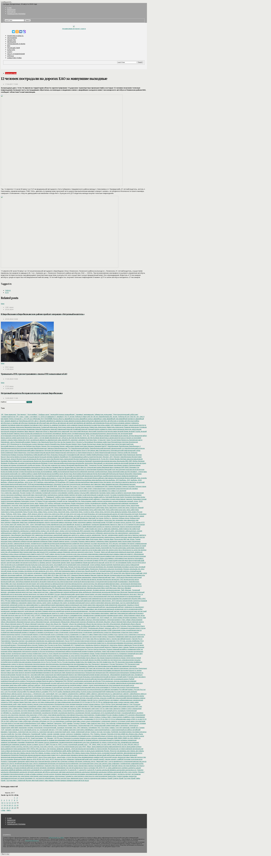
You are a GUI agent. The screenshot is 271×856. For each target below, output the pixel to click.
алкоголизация (118, 429)
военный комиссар (119, 471)
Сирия (21, 702)
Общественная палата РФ (14, 624)
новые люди (140, 615)
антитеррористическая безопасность (15, 436)
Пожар (97, 653)
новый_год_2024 (83, 617)
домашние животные (19, 522)
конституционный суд (38, 558)
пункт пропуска (14, 679)
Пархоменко (5, 641)
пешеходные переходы (84, 647)
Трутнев (17, 734)
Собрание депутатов (54, 708)
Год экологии (121, 491)
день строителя (71, 512)
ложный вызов (135, 571)
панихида (26, 639)
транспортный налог (62, 732)
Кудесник (8, 565)
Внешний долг (109, 469)
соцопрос (139, 713)
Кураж (103, 565)
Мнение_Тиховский (132, 590)
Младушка (75, 590)
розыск (122, 687)
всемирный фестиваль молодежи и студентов (46, 478)
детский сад (78, 516)
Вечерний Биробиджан (75, 465)
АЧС (68, 440)
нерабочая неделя (62, 611)
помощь (64, 658)
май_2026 (143, 573)
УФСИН (130, 744)
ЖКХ (8, 46)
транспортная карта (46, 732)
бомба (88, 455)
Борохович (118, 455)
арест (31, 438)
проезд (21, 672)
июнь (16, 548)
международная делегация (70, 581)
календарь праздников (135, 548)
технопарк (68, 727)
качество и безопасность (123, 550)
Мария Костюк (64, 577)
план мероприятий (62, 649)
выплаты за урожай (136, 482)
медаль (78, 579)
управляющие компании (10, 744)
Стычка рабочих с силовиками (81, 719)
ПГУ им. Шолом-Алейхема (129, 641)
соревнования (45, 711)
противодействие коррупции (41, 675)
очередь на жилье (30, 636)
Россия (136, 689)
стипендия (83, 717)
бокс (48, 455)
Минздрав (35, 586)
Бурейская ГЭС (65, 457)
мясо (50, 601)
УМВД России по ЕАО (24, 740)
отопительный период (29, 634)
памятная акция (130, 636)
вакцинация (138, 459)
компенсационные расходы (83, 556)
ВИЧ (123, 467)
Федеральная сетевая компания (119, 749)
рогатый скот (67, 687)
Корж (102, 558)
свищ (17, 698)
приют (3, 670)
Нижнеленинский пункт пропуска (77, 613)
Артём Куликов (93, 438)
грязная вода (6, 499)
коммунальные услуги (53, 556)
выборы (54, 480)
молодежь (18, 594)
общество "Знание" (61, 624)
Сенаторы (59, 700)
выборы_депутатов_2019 (27, 482)
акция (131, 425)
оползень (9, 630)
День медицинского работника (92, 507)
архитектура (119, 438)
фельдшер (90, 751)
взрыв (105, 465)
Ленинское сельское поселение (110, 569)
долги (46, 520)
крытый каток (92, 562)
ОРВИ (78, 630)
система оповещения (45, 702)
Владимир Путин (41, 469)
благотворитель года (21, 452)
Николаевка (95, 613)
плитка (95, 649)
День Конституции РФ (45, 507)
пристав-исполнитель (97, 668)
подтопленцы (74, 653)
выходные (38, 486)
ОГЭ (48, 626)
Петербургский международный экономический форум (22, 647)
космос (81, 560)
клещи (16, 554)
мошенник (27, 596)
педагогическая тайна (43, 643)
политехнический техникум (11, 658)
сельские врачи (66, 698)
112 (38, 416)
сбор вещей (106, 696)
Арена (3, 438)
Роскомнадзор (47, 689)
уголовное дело (50, 736)
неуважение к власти (31, 613)
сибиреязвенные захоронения (131, 700)
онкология (61, 628)
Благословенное (7, 452)
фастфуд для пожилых (47, 749)
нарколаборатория (47, 605)
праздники (129, 662)
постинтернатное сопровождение (120, 660)
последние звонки (72, 660)
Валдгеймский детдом (17, 461)
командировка (92, 554)
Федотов (49, 751)
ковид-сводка (54, 554)
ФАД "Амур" (86, 746)
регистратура (70, 683)
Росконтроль (58, 689)
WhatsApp (37, 419)
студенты (45, 719)
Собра (43, 708)
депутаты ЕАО (57, 514)
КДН (47, 552)
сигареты (4, 702)
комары (116, 554)
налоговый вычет (132, 603)
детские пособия (33, 516)
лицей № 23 (94, 571)
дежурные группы (83, 503)
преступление (51, 666)
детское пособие (103, 516)
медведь (92, 579)
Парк (88, 639)
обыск (132, 624)
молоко (25, 594)
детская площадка (124, 514)
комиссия (123, 554)
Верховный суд (99, 463)
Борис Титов (109, 455)
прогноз (67, 670)
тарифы (69, 723)
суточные (121, 721)
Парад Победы (62, 639)
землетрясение (121, 537)
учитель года (27, 746)
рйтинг (59, 687)
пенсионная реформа (114, 643)
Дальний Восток (73, 501)
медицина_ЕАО (117, 579)
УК (26, 738)
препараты (41, 666)
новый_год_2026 (110, 617)
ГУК (57, 499)
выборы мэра (90, 480)
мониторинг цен (91, 594)
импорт (93, 541)
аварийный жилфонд (127, 419)
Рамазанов (58, 681)
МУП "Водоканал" (42, 598)
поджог (8, 653)
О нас (9, 8)
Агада (107, 423)
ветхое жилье (60, 465)
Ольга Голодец (121, 626)
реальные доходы (112, 681)
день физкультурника (118, 512)
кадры (87, 548)
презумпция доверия (22, 666)
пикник (126, 647)
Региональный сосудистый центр (51, 683)
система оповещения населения (66, 702)
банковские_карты (8, 442)
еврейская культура (58, 524)
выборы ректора (102, 480)
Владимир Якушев (73, 469)
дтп (2, 524)
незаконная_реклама (9, 611)
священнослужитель (32, 698)
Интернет (131, 543)
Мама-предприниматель (135, 575)
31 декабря (58, 416)
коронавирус (109, 558)
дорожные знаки (70, 522)
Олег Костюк (101, 626)
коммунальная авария (18, 556)
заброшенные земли (9, 533)
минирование (76, 586)
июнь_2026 (23, 548)
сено (65, 700)
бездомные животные (102, 442)
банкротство (36, 442)
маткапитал (53, 579)
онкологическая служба (48, 628)
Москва (117, 594)
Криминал (79, 562)
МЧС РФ (4, 601)
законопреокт (123, 533)
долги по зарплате (56, 520)
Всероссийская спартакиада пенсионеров (108, 478)
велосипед (89, 463)
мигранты (48, 584)
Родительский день (87, 687)
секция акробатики (52, 698)
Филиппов (15, 755)
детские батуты (7, 516)
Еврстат (120, 524)
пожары (40, 656)
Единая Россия (133, 524)
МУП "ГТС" (53, 598)
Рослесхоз (68, 689)
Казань (98, 548)
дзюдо (130, 516)
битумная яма (56, 450)
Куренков (116, 565)
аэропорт (74, 440)
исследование (133, 546)
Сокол (129, 708)
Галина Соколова (128, 486)
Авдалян (42, 421)
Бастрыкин (67, 442)
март (109, 577)
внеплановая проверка (95, 469)
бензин (68, 444)
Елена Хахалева (67, 526)
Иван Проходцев (116, 539)
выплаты (125, 482)
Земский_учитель (7, 539)
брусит (3, 457)
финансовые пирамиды (87, 755)
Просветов (19, 675)
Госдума (113, 495)
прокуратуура (114, 672)
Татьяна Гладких (79, 723)
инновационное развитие (69, 543)
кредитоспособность (31, 562)
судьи (82, 721)
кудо (14, 565)
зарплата (142, 535)
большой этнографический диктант (72, 455)
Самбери (82, 694)
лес (139, 569)
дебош (50, 503)
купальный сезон (74, 565)
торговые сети (17, 730)
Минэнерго (21, 590)
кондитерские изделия (137, 556)
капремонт (64, 550)
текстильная (110, 723)
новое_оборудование (126, 615)
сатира (91, 696)
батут (73, 442)
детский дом (56, 516)
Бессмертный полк (126, 444)
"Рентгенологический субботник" (125, 414)
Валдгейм (4, 461)
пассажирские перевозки (34, 641)
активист (125, 425)
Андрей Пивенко (13, 433)
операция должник (127, 628)
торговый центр (29, 730)
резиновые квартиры (9, 685)
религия (73, 685)
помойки (57, 658)
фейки (68, 751)
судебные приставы (72, 721)
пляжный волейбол (119, 649)
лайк (52, 567)
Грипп (121, 497)
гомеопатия (93, 493)
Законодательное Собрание (92, 533)
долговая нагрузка (70, 520)
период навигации (124, 645)
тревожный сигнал (82, 732)
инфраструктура (30, 546)
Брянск (17, 457)
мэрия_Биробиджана (40, 601)
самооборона (134, 694)
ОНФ (80, 628)
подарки (90, 651)
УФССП (136, 744)
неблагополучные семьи (33, 609)
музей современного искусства (84, 596)
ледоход (22, 569)
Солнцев (4, 711)
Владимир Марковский (9, 469)
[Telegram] (13, 31)
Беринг (74, 444)
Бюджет (99, 457)
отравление (74, 634)
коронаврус (139, 558)
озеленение (65, 626)
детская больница (88, 514)
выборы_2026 (136, 480)
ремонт (79, 685)
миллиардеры (135, 584)
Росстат (142, 689)
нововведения (112, 615)
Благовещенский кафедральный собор (125, 450)
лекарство (59, 569)
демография (34, 505)
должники (119, 520)
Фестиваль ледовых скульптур (47, 753)
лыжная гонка (60, 573)
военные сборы (106, 471)
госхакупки (38, 497)
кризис (63, 562)
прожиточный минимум (33, 672)
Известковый (53, 541)
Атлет (27, 440)
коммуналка (5, 556)
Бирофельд (39, 450)
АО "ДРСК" (91, 436)
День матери (74, 507)
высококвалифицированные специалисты (47, 484)
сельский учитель (92, 698)
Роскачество (37, 689)
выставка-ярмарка (105, 484)
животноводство (125, 529)
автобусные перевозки (27, 423)
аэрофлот (82, 440)
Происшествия (13, 48)
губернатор (19, 499)
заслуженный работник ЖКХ (19, 537)
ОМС (20, 628)
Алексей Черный (87, 429)
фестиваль (131, 751)
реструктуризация (113, 685)
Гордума (101, 493)
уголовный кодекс (84, 736)
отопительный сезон (46, 634)
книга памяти (31, 554)
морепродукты (108, 594)
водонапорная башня (66, 471)
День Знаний (30, 507)
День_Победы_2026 (9, 514)
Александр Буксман (8, 427)
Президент (95, 664)
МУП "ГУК (61, 598)
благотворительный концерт (105, 452)
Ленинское (93, 569)
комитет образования (135, 554)
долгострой (91, 520)
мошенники (36, 596)
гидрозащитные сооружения (104, 488)
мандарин (32, 577)
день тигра (94, 512)
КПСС (105, 560)
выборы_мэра (42, 482)
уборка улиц (133, 734)
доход (122, 522)
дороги (47, 522)
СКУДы (108, 704)
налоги (93, 603)
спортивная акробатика (56, 715)
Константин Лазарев (21, 558)
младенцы (67, 590)
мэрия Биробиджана (23, 601)
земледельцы (109, 537)
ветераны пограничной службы (20, 465)
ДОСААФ (109, 522)
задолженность (37, 533)
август (36, 421)
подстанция (53, 653)
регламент (79, 683)
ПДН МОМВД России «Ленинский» (14, 643)
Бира (85, 446)
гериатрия (69, 488)
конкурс (4, 558)
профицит (139, 675)
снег (140, 706)
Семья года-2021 (48, 700)
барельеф (45, 442)
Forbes (11, 419)
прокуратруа (80, 672)
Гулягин (62, 499)
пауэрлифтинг (110, 641)
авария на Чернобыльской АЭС (22, 421)
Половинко (50, 658)
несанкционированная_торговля (82, 611)
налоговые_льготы (118, 603)
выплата (119, 482)
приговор (132, 666)
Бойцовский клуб (39, 455)
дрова (138, 522)
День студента (84, 512)
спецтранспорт (31, 715)
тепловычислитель (49, 725)
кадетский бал (58, 548)
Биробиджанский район (25, 450)
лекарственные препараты (44, 569)
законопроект (134, 533)
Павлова (71, 636)
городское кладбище (13, 495)
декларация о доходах (9, 505)
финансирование (34, 755)
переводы (89, 645)
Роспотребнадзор (79, 689)
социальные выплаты (66, 713)
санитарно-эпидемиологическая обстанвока (42, 696)
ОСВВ (109, 630)
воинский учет (15, 474)
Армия (46, 438)
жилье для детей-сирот (50, 531)
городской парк (28, 495)
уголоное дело (111, 736)
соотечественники (27, 711)
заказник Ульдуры (69, 533)
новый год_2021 (29, 617)
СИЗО (10, 702)
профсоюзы (5, 677)
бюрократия (93, 459)
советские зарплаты (112, 708)
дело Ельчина (23, 505)
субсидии (35, 721)
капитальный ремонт (51, 550)
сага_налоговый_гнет (50, 694)
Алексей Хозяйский (73, 429)
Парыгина (14, 641)
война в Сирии (32, 474)
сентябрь (70, 700)
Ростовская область (34, 691)
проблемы (47, 670)
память (19, 639)
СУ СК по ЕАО (103, 719)
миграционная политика (61, 584)
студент (38, 719)
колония (83, 554)
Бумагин (56, 457)
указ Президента (66, 738)
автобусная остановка (115, 421)
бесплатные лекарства (95, 444)
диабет (136, 516)
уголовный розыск (98, 736)
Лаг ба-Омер (31, 567)
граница (68, 497)
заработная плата (125, 535)
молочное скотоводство (37, 594)
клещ (11, 554)
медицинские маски (131, 579)
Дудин (6, 524)
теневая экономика (15, 725)
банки (118, 440)
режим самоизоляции (118, 683)
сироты (34, 702)
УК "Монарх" (49, 738)
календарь (122, 548)
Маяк (68, 579)
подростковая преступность (38, 653)
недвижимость (49, 609)
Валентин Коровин (59, 461)
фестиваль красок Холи (26, 753)
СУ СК (95, 719)
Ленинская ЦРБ (69, 569)
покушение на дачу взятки (69, 656)
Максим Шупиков (110, 575)
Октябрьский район (88, 626)
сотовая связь (56, 711)
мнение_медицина (106, 590)
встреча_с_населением (28, 480)
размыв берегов (41, 681)
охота (3, 636)
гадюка (88, 486)
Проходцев (14, 677)
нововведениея (100, 615)
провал (54, 670)
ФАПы (32, 749)
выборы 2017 (63, 480)
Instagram (18, 419)
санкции (76, 696)
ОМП (16, 628)
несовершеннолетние (128, 611)
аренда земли (11, 438)
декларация (133, 503)
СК (80, 702)
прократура (70, 672)
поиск (45, 656)
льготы (107, 573)
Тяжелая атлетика (113, 734)
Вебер (135, 461)
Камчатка (16, 550)
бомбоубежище (97, 455)
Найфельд (14, 603)
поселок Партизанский (28, 660)
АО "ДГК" (83, 436)
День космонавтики (61, 507)
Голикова (38, 493)
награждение (127, 601)
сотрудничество (68, 711)
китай (107, 552)
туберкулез (25, 734)
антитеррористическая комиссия (42, 436)
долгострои (82, 520)
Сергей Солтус (92, 700)
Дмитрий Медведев (80, 518)
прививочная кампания (120, 666)
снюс (10, 708)
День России (27, 512)
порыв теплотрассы (128, 658)
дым (11, 524)
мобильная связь (76, 592)
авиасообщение (87, 421)
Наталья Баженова (64, 607)
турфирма (77, 734)
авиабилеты (51, 421)
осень (123, 630)
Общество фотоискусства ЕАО (97, 624)
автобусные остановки (9, 423)
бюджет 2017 (108, 457)
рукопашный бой (98, 691)
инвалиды (100, 541)
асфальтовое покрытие (16, 440)
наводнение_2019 (108, 601)
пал (90, 636)
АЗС (112, 425)
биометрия (78, 446)
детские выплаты (20, 516)
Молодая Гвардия (127, 592)
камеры (9, 550)
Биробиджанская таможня (43, 448)
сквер (131, 702)
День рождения (16, 512)
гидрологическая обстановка (126, 488)
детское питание (90, 516)
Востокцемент (37, 476)
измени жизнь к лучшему (68, 541)
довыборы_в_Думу (8, 520)
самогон (94, 694)
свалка (141, 696)
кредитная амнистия (14, 562)
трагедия (72, 730)
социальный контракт (112, 713)
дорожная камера (57, 522)
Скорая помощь (94, 704)
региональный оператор (28, 683)
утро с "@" (87, 744)
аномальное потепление (42, 433)
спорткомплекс (89, 715)
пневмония (131, 649)
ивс (128, 539)
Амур (26, 431)
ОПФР (73, 630)
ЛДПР (56, 567)
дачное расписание (104, 501)
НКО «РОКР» (35, 615)
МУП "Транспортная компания (87, 598)
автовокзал (61, 423)
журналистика (88, 531)
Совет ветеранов (69, 708)
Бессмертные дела (111, 444)
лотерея (15, 573)
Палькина (111, 636)
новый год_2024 (55, 617)
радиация (119, 679)
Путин (28, 679)
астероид (128, 438)
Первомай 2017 (68, 645)
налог (44, 603)
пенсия (34, 645)
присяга (116, 668)
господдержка (135, 495)
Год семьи (111, 491)
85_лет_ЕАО (138, 416)
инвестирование (110, 541)
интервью (123, 543)
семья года (9, 700)
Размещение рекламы (16, 14)
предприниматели (66, 664)
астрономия (136, 438)
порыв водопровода (112, 658)
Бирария (97, 446)
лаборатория (20, 567)
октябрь (77, 626)
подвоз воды (120, 651)
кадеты (67, 548)
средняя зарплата (8, 717)
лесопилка (28, 571)
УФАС (94, 744)
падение (85, 636)
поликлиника (118, 656)
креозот (48, 562)
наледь (39, 603)
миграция (101, 584)
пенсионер (62, 643)
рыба (128, 691)
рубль (77, 691)
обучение (99, 622)
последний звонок (86, 660)
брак (125, 455)
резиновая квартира (135, 683)
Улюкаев (109, 738)
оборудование (136, 620)
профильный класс (127, 675)
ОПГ (118, 628)
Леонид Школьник (130, 569)
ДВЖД (3, 503)
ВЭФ (51, 486)
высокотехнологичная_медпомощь (77, 484)
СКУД (102, 704)
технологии (38, 727)
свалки (3, 698)
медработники (45, 581)
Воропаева (137, 474)
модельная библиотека (111, 592)
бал (87, 440)
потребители (6, 662)
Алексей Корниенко (42, 429)
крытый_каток (103, 562)
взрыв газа (112, 465)
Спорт (9, 52)
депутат (40, 514)
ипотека (40, 546)
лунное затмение (34, 573)
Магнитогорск (130, 573)
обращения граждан (78, 622)
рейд (19, 685)
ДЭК (14, 524)
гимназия (25, 491)
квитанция (40, 552)
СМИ (91, 706)
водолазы (37, 471)
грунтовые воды (138, 497)
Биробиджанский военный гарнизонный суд (107, 448)
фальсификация (97, 746)
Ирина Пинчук (49, 546)
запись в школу (85, 535)
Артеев (71, 438)
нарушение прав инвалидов (106, 605)
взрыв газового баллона (126, 465)
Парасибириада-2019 (77, 639)
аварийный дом (112, 419)
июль (12, 548)
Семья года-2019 (21, 700)
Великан (141, 461)
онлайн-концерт (71, 628)
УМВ (115, 738)
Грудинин (128, 497)
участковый (5, 746)
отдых (56, 632)
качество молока (139, 550)
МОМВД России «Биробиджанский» (61, 594)
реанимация (124, 681)
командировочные (105, 554)
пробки (40, 670)
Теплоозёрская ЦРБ (85, 725)
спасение (22, 715)
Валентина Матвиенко (76, 461)
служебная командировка (17, 706)
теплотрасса (133, 725)
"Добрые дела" (43, 414)
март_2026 (115, 577)
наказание (22, 603)
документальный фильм (30, 520)
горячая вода (52, 495)
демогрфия (43, 505)
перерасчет (104, 645)
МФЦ (139, 598)
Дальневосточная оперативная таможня (116, 499)
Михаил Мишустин (43, 590)
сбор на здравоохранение (121, 696)
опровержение (49, 630)
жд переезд (106, 526)
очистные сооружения (46, 636)
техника (30, 727)
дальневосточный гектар (57, 501)
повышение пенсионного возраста (25, 651)
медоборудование (23, 581)
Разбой (131, 679)
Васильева (120, 461)
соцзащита (88, 711)
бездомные (88, 442)
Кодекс (63, 554)
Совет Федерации (83, 708)
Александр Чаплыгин (9, 429)
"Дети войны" (31, 414)
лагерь (39, 567)
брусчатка (10, 457)
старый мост (35, 717)
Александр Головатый (40, 427)
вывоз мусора (75, 482)
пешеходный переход (102, 647)
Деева (73, 503)
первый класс (79, 645)
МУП (33, 598)
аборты (61, 419)
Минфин (127, 588)
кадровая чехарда (77, 548)
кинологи (81, 552)
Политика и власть (15, 36)
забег (112, 531)
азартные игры (99, 425)
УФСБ (114, 744)
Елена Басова (44, 526)
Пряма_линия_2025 (26, 677)
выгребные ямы (87, 482)
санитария (20, 696)
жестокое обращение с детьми (54, 529)
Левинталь (63, 567)
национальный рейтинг (96, 607)
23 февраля (49, 416)
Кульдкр (27, 565)
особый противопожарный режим (14, 632)
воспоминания (25, 476)
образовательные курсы (25, 622)
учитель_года (52, 746)
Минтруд (120, 588)
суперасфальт (95, 721)
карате (78, 550)
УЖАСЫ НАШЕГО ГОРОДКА (11, 738)
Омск (24, 628)
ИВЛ (125, 539)
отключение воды (75, 632)
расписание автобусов (92, 681)
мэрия (12, 601)
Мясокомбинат (58, 601)
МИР (28, 590)
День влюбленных (72, 505)
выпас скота (111, 482)
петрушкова (56, 647)
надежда (136, 601)
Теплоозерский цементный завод (106, 725)
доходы (128, 522)
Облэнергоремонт (99, 620)
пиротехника (12, 649)
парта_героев (111, 639)
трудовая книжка (125, 732)
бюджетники (136, 457)
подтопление (63, 653)
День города (96, 505)
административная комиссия (12, 425)
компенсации (67, 556)
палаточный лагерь (99, 636)
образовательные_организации (47, 622)
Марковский (102, 577)
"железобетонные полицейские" (62, 414)
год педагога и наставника (97, 491)
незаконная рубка (135, 609)
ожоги (57, 626)
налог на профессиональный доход (76, 603)
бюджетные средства (44, 459)
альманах (20, 431)
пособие (97, 660)
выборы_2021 (125, 480)
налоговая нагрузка (103, 603)
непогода (51, 611)
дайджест (97, 499)
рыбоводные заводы (9, 694)
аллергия (12, 431)
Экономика (12, 38)
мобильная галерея (61, 592)
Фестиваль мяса (65, 753)
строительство (22, 719)
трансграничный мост (102, 730)
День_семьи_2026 (24, 514)
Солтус (10, 711)
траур (72, 732)
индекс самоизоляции (16, 543)
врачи (111, 476)
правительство (81, 662)
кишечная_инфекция (134, 552)
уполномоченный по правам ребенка (84, 740)
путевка (23, 679)
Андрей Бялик (122, 431)
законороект (6, 535)
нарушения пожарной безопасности (15, 607)
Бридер (138, 455)
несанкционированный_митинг (107, 611)
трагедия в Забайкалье (85, 730)
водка (3, 471)
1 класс (21, 416)
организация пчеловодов (90, 630)
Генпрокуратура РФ (57, 488)
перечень (113, 645)
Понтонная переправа (76, 658)
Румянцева (109, 691)
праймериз (137, 662)
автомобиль (88, 423)
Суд (50, 721)
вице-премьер (115, 467)
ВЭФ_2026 (57, 486)
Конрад (10, 558)
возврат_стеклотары (139, 471)
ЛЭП (111, 573)
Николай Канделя (7, 615)
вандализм (105, 461)
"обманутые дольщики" (103, 414)
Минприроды (70, 588)
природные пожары (40, 668)
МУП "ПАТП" (70, 598)
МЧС (144, 598)
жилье (38, 531)
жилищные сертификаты (10, 531)
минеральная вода (23, 586)
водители (140, 469)
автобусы (53, 423)
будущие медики (46, 457)
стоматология (116, 717)
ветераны (4, 465)
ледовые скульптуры (130, 567)
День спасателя (59, 512)
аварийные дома (99, 419)
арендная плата (23, 438)
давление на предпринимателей (80, 499)
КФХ (13, 567)
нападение (5, 605)
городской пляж (40, 495)
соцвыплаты (79, 711)
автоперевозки (99, 423)
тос (37, 730)
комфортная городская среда (116, 556)
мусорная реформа (111, 598)
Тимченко (84, 727)
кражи (115, 560)
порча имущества (92, 658)
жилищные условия (27, 531)
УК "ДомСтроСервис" (35, 738)
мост (135, 594)
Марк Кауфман (76, 577)
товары (112, 727)
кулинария (20, 565)
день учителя (104, 512)
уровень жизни (25, 744)
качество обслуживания (10, 552)
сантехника (83, 696)
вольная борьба (118, 474)
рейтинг (30, 685)
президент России (107, 664)
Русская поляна (120, 691)
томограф (125, 727)
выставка (94, 484)
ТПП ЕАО (58, 730)
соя (8, 715)
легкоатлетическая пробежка (91, 567)
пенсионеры (82, 643)
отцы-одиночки (129, 634)
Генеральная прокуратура (26, 488)
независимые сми (90, 609)
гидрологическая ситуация (11, 491)
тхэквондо (85, 734)
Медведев (85, 579)
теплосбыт (124, 725)
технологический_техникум (53, 727)
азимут (108, 425)
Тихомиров (92, 727)
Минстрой (105, 588)
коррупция (34, 560)
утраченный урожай (75, 744)
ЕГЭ (125, 524)
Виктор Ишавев (52, 467)
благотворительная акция (40, 452)
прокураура (124, 672)
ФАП (28, 749)
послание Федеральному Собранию (51, 660)
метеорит (33, 584)
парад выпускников (37, 639)
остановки (39, 632)
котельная (88, 560)
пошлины (71, 662)
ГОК (32, 493)
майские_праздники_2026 (37, 575)
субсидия (42, 721)
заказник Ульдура (55, 533)
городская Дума (129, 493)
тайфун (43, 723)
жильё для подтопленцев (69, 531)
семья (3, 700)
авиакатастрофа (62, 421)
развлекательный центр (10, 681)
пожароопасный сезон (28, 656)
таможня (49, 723)
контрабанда (62, 558)
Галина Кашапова (114, 486)
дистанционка (28, 518)
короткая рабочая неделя (20, 560)
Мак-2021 (67, 575)
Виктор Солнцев (86, 467)
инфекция (12, 546)
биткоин (47, 450)
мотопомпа (18, 596)
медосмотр (34, 581)
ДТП (7, 292)
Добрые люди (123, 518)
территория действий (9, 727)
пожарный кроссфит (135, 653)
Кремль (42, 562)
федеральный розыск (37, 751)
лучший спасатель (48, 573)
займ (45, 533)
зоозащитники (79, 539)
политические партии (30, 658)
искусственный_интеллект (98, 546)
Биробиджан (123, 446)
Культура (11, 50)
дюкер (19, 524)
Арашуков (138, 436)
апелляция (99, 436)
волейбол (55, 474)
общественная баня (118, 622)
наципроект (139, 607)
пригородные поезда (9, 668)
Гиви (85, 488)
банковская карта (135, 440)
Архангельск (104, 438)
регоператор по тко (102, 683)
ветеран (142, 463)
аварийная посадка (71, 419)
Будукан (23, 457)
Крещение (56, 562)
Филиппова (23, 755)
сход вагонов (140, 721)
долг (42, 520)
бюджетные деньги (8, 459)
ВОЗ (129, 471)
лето (47, 571)
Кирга (103, 552)
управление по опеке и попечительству (105, 742)
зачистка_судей (36, 537)
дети (71, 514)
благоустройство (124, 452)
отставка (82, 634)
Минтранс (113, 588)
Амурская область (42, 431)
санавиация (5, 696)
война (23, 474)
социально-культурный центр (105, 711)
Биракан (90, 446)
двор (36, 503)
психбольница (63, 677)
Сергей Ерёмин (80, 700)
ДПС (134, 522)
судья (87, 721)
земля (129, 537)
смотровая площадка (126, 706)
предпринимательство (82, 664)
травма (65, 730)
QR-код (29, 419)
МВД (72, 579)
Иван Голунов (103, 539)
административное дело (61, 425)
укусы (88, 738)
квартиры (32, 552)
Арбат (144, 436)
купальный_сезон (87, 565)
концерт (96, 558)
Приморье (21, 668)
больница (54, 455)
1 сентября (32, 416)
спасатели (14, 715)
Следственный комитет (120, 704)
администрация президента (82, 425)
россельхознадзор (93, 689)
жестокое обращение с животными (80, 529)
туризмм (55, 734)
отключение (63, 632)
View (2, 304)
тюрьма (103, 734)
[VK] (20, 31)
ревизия (132, 681)
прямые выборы (51, 677)
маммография (13, 577)
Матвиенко (27, 579)
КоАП (47, 554)
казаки (92, 548)
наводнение (96, 601)
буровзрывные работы (80, 457)
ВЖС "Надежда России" (93, 465)
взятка (12, 467)
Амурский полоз (55, 431)
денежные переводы (56, 505)
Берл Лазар (81, 444)
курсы (122, 565)
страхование (140, 717)
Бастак (60, 442)
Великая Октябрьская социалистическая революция (21, 463)
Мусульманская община (128, 598)
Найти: (3, 402)
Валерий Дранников (93, 461)
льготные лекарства (96, 573)
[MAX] (24, 31)
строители (12, 719)
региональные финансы (10, 683)
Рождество (115, 687)
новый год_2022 (42, 617)
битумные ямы (93, 450)
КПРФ (100, 560)
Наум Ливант (81, 607)
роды (97, 687)
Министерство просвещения (123, 586)
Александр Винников (24, 427)
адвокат (127, 423)
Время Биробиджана (20, 478)
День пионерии (55, 510)
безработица (55, 444)
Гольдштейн (84, 493)
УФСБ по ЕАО (121, 744)
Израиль (81, 541)
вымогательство (99, 482)
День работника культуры (115, 510)
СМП (136, 706)
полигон (109, 656)
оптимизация (65, 630)
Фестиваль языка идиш (80, 753)
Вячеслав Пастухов (69, 486)
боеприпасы (28, 455)
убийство (124, 734)
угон (124, 736)
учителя (61, 746)
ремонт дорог (87, 685)
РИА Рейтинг (36, 687)
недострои (59, 609)
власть (83, 469)
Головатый (46, 493)
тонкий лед (134, 727)
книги (38, 554)
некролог (20, 611)
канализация (38, 550)
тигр (74, 727)
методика (40, 584)
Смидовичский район (109, 706)
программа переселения (93, 670)
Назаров (143, 601)
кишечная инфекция (118, 552)
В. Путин (102, 459)
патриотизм (79, 641)
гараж (143, 486)
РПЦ (50, 691)
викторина (97, 467)
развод (23, 681)
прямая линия (39, 677)
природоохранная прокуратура (60, 668)
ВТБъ (39, 480)
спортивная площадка (74, 715)
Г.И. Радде (81, 486)
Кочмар (95, 560)
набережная (69, 601)
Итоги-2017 (5, 548)
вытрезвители (20, 486)
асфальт (4, 440)
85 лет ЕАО (128, 416)
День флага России (134, 512)
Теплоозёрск (62, 725)
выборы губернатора (76, 480)
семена (142, 698)
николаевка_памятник (108, 613)
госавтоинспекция (89, 495)
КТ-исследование (120, 562)
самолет (125, 694)
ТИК (78, 727)
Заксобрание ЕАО (28, 535)
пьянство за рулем (52, 679)
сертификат (114, 700)
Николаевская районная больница (130, 613)
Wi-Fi (43, 419)
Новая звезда (46, 615)
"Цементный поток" (8, 416)
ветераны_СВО (39, 465)
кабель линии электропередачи (40, 548)
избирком (44, 541)
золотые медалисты (65, 539)
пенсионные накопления (132, 643)
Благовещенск (104, 450)
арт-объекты (63, 438)
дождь (18, 520)
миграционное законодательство (84, 584)
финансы (118, 755)
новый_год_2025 (97, 617)
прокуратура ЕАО (102, 672)
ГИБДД (8, 290)
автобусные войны (131, 421)
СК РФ (92, 702)
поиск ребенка (53, 656)
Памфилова (119, 636)
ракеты (51, 681)
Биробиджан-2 (135, 446)
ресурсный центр (127, 685)
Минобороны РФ (47, 588)
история (142, 546)
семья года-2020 (34, 700)
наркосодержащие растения (75, 605)
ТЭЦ (91, 734)
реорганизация (99, 685)
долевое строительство (105, 520)
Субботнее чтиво (14, 58)
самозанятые (117, 694)
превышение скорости (9, 664)
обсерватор (90, 622)
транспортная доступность (28, 732)
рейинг (24, 685)
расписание (78, 681)
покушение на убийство (89, 656)
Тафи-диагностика (93, 723)
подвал (112, 651)
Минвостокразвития (8, 586)
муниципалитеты (121, 596)
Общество (11, 40)
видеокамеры (25, 467)
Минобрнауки (59, 588)
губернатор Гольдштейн (33, 499)
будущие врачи (33, 457)
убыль (140, 734)
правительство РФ (109, 662)
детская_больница (139, 514)
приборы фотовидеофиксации (99, 666)
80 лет (90, 416)
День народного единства (114, 507)
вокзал (49, 474)
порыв (101, 658)
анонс (69, 433)
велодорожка (70, 463)
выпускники (5, 484)
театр (103, 723)
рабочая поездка (96, 679)
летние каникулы (38, 571)
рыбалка (133, 691)
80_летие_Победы (117, 416)
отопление (59, 634)
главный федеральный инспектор (53, 491)
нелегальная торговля (32, 611)
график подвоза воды (84, 497)
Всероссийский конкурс (10, 480)
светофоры (10, 698)
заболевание (119, 531)
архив (111, 438)
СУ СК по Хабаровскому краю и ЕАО (121, 719)
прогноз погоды (77, 670)
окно (72, 626)
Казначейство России (109, 548)
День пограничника (81, 510)
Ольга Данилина (133, 626)
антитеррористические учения (67, 436)
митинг (33, 590)
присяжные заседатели (129, 668)
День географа (85, 505)
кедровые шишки (56, 552)
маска (122, 577)
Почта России (50, 662)
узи (23, 738)
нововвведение (76, 615)
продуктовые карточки (9, 672)
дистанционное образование (45, 518)
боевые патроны (16, 455)
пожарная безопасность (109, 653)
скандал (126, 702)
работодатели (71, 679)
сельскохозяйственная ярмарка (127, 698)
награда (118, 601)
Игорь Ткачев (135, 539)
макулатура (121, 575)
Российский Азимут (125, 689)
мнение (83, 590)
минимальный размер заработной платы (55, 586)
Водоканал (28, 471)
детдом (66, 514)
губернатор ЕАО (49, 499)
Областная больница (35, 620)
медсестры (55, 581)
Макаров (74, 575)
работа (63, 679)
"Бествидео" (21, 414)
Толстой (118, 727)
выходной (30, 486)
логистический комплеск (120, 571)
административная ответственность (37, 425)
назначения (5, 603)
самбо (88, 694)
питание (51, 649)
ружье (89, 691)
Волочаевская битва (89, 474)
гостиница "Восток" (18, 497)
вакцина (129, 459)
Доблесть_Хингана (110, 518)
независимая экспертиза (73, 609)
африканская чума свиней (57, 440)
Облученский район (77, 620)
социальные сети (97, 713)
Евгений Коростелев (42, 524)
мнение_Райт (119, 590)
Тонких (141, 727)
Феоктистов (114, 751)
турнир (62, 734)
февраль (59, 749)
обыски (138, 624)
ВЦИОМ (48, 480)
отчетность (140, 634)
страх (132, 717)
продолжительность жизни (131, 670)
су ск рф (138, 719)
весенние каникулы (113, 463)
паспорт (21, 641)
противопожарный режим (84, 675)
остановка (31, 632)
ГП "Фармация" (49, 497)
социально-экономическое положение (26, 713)
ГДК (14, 488)
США (38, 723)
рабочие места (109, 679)
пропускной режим (8, 675)
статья (51, 717)
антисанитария (126, 433)
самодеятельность (104, 694)
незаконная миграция (105, 609)
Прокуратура (90, 672)
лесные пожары (17, 571)
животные (136, 529)
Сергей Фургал (104, 700)
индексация (54, 543)
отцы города (118, 634)
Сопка (37, 711)
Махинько (62, 579)
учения (12, 746)
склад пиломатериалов (73, 704)
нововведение (88, 615)
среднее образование (136, 715)
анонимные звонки (59, 433)
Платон (90, 649)
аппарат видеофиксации (113, 436)
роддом (76, 687)
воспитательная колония (10, 476)
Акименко (118, 425)
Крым (85, 562)
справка (114, 715)
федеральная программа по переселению (91, 749)
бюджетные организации (26, 459)
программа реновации (111, 670)
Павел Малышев (61, 636)
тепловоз (26, 725)
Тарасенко (57, 723)
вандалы (112, 461)
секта (42, 698)
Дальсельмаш (85, 501)
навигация (87, 601)
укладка (76, 738)
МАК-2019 (51, 575)
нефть (62, 613)
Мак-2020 (59, 575)
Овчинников (5, 626)
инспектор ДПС (106, 543)
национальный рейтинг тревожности (119, 607)
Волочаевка (77, 474)
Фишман (125, 755)
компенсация (99, 556)
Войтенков (42, 474)
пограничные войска (63, 651)
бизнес (38, 446)
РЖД (29, 687)
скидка (23, 704)
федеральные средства (19, 751)
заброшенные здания (133, 531)
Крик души (70, 562)
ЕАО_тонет (29, 524)
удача (141, 736)
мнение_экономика (8, 592)
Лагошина (46, 567)
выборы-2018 (53, 482)
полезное (102, 656)
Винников (105, 467)
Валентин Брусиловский (43, 461)
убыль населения (7, 736)
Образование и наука (16, 44)
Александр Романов (122, 427)
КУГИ (139, 562)
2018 (42, 416)
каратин (84, 550)
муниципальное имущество (20, 598)
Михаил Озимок (56, 590)
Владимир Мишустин (26, 469)
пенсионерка (72, 643)
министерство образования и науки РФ (97, 586)
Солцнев (16, 711)
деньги (34, 514)
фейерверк (57, 751)
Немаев (44, 611)
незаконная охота (121, 609)
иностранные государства (89, 543)
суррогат (113, 721)
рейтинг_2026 (39, 685)
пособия (104, 660)
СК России (86, 702)
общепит (107, 622)
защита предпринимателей (79, 537)
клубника (22, 554)
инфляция (20, 546)
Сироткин (27, 702)
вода (134, 469)
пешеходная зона (68, 647)
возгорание (5, 474)
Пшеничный (40, 679)
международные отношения (92, 581)
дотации (116, 522)
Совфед (123, 708)
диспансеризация (16, 518)
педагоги (31, 643)
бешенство (21, 446)
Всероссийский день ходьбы (135, 478)
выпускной (14, 484)
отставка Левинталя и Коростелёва (99, 634)
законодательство (110, 533)
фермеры (123, 751)
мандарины (41, 577)
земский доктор (138, 537)
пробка (34, 670)
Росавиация (5, 689)
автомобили (78, 423)
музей (69, 596)
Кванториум (24, 552)
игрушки (4, 541)
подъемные (84, 653)
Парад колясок (50, 639)
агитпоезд (113, 423)
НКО (28, 615)
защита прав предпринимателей (55, 537)
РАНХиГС (70, 681)
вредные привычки (121, 476)
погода (42, 651)
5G (65, 416)
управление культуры (81, 742)
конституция (52, 558)
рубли (72, 691)
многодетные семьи (30, 592)
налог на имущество (54, 603)
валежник (30, 461)
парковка (102, 639)
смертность (46, 706)
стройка (31, 719)
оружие (103, 630)
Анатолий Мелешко (80, 431)
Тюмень (96, 734)
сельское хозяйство (107, 698)
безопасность (15, 444)
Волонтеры (67, 474)
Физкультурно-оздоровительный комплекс (106, 753)
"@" (2, 414)
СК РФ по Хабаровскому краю (106, 702)
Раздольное (30, 681)
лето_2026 (53, 571)
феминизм (99, 751)
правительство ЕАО (94, 662)
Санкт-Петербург (66, 696)
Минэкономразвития (9, 590)
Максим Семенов (96, 575)
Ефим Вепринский (89, 526)
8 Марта (84, 416)
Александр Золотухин (57, 427)
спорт (45, 715)
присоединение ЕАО (81, 668)
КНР (43, 554)
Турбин (43, 734)
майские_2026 (21, 575)
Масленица (129, 577)
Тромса (93, 732)
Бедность (80, 442)
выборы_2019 (114, 480)
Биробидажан (112, 446)
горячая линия (62, 495)
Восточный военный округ (53, 476)
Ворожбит (129, 474)
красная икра (123, 560)
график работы (99, 497)
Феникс (106, 751)
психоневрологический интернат (103, 677)
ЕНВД (79, 526)
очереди (19, 636)
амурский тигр (67, 431)
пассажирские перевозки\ (54, 641)
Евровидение (104, 524)
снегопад (4, 708)
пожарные (123, 653)
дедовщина (65, 503)
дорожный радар (99, 522)
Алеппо (97, 429)
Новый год (18, 617)
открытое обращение (111, 632)
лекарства (30, 569)
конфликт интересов (84, 558)
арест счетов (39, 438)
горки (107, 493)
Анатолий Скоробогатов (97, 431)
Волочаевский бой (104, 474)
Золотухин (53, 539)
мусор (101, 598)
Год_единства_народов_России (13, 493)
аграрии (121, 423)
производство (48, 672)
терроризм (22, 727)
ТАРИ (64, 723)
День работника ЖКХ (97, 510)
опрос (57, 630)
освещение (116, 630)
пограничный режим (79, 651)
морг (100, 594)
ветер (136, 463)
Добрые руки (134, 518)
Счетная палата (7, 723)
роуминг (45, 691)
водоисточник (18, 471)
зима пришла (19, 539)
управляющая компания (129, 742)
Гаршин (9, 488)
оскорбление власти (134, 630)
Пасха (66, 641)
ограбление (23, 626)
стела (56, 717)
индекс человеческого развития (37, 543)
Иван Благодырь (91, 539)
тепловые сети (36, 725)
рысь (29, 694)
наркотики (91, 605)
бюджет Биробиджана (122, 457)
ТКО (98, 727)
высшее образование (120, 484)
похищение (36, 662)
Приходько (142, 668)
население (38, 607)
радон (125, 679)
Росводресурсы (16, 689)
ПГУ (117, 641)
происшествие (59, 672)
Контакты (11, 12)
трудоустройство (7, 734)
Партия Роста (136, 639)
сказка (120, 702)
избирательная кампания (30, 541)
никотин (17, 615)
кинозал (74, 552)
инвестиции (122, 541)
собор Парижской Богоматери (29, 708)
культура (41, 565)
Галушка (138, 486)
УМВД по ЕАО (127, 738)
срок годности (20, 717)
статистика (44, 717)
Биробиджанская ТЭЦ (62, 448)
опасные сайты (110, 628)
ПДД (141, 641)
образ (3, 622)
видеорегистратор (38, 467)
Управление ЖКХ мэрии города (37, 742)
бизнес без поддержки (50, 446)
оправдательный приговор (32, 630)
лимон (72, 571)
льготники (84, 573)
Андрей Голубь (134, 431)
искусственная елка (80, 546)
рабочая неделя (83, 679)
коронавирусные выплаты (124, 558)
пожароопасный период (10, 656)
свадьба (135, 696)
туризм (49, 734)
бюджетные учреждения (63, 459)
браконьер (131, 455)
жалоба (99, 526)
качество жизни (107, 550)
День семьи (37, 512)
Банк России (111, 440)
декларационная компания (118, 503)
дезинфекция (95, 503)
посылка (137, 660)
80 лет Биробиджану (101, 416)
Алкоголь (127, 429)
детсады (77, 514)
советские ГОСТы (98, 708)
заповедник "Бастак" (99, 535)
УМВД (119, 738)
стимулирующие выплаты (69, 717)
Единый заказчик (14, 526)
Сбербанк (98, 696)
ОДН (52, 626)
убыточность (19, 736)
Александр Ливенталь (106, 427)
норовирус (133, 617)
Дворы (41, 503)
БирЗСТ (104, 446)
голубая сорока (73, 493)
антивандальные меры (81, 433)
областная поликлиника (53, 620)
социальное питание (49, 713)
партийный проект (124, 639)
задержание (26, 533)
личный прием (105, 571)
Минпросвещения (93, 588)
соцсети (4, 715)
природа (29, 668)
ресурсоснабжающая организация (14, 687)
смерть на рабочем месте (79, 706)
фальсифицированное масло (115, 746)
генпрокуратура (43, 488)
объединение (114, 624)
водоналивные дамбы (49, 471)
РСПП (55, 691)
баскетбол (53, 442)
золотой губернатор (41, 539)
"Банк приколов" (10, 414)
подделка (129, 651)
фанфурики (21, 749)
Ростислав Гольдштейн (17, 691)
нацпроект (5, 609)
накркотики (31, 603)
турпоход (69, 734)
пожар (91, 653)
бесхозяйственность (9, 446)
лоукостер (23, 573)
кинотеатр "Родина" (93, 552)
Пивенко (114, 647)
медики (99, 579)
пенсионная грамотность (96, 643)
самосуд (143, 694)
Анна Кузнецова (26, 433)
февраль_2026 (69, 749)
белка (62, 444)
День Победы (67, 510)
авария (7, 421)
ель (75, 526)
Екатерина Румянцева (30, 526)
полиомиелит (128, 656)
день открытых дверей (134, 507)
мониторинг (80, 594)
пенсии (55, 643)
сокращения (136, 708)
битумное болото (80, 450)
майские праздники (8, 575)
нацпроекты (14, 609)
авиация (97, 421)
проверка (60, 670)
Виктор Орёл (75, 467)
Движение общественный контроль (20, 503)
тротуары (106, 732)
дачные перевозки (119, 501)
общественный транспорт (34, 624)
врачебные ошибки (101, 476)
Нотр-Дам (142, 617)
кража (110, 560)
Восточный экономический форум (76, 476)
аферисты (43, 440)
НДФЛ (21, 609)
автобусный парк (43, 423)
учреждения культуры (73, 746)
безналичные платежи (119, 442)
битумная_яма (67, 450)
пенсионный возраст (9, 645)
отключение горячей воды (92, 632)
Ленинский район (82, 569)
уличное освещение (98, 738)
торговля (8, 730)
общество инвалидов (77, 624)
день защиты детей (17, 507)
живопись (114, 529)
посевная (15, 660)
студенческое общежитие (59, 719)
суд (47, 721)
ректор (67, 685)
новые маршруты (7, 617)
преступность (62, 666)
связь (21, 698)
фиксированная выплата (132, 753)
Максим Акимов (84, 575)
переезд (96, 645)
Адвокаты (135, 423)
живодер (107, 529)
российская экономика (109, 689)
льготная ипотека (73, 573)
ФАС (37, 749)
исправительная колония (118, 546)
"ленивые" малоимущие (84, 414)
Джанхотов (122, 516)
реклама (48, 685)
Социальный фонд (128, 713)
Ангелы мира (112, 431)
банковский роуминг (23, 442)
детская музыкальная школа (106, 514)
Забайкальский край (102, 531)
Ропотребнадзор (132, 687)
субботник (27, 721)
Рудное (83, 691)
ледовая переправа (114, 567)
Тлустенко (104, 727)
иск (71, 546)
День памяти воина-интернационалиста (16, 510)
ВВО (127, 461)
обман (128, 620)
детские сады (45, 516)
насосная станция (50, 607)
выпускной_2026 (24, 484)
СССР (28, 717)
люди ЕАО (117, 573)
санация (13, 696)
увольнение (29, 736)
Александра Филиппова (26, 429)
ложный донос (6, 573)
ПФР (33, 679)
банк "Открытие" (99, 440)
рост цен (4, 691)
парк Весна (94, 639)
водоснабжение (81, 471)
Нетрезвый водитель (14, 613)
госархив (99, 495)
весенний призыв (127, 463)
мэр (8, 601)
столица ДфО (105, 717)
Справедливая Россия (103, 715)
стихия (90, 717)
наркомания (59, 605)
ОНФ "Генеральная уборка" (93, 628)
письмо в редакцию (24, 649)
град (63, 497)
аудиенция (34, 440)
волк (61, 474)
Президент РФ (121, 664)
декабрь (104, 503)
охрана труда (10, 636)
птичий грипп (121, 677)
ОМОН (11, 628)
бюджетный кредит (81, 459)
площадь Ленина (105, 649)
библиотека (30, 446)
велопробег (80, 463)
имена (87, 541)
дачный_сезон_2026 (135, 501)
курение (109, 565)
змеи (27, 539)
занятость (75, 535)
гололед (53, 493)
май (137, 573)
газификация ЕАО (101, 486)
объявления (125, 624)
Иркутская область (62, 546)
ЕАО (23, 524)
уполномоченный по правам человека (112, 740)
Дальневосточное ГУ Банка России (34, 501)
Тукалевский (35, 734)
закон (78, 533)
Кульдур (34, 565)
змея (31, 539)
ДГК (45, 503)
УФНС (109, 744)
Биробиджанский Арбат (80, 448)
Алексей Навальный (58, 429)
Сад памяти (62, 694)
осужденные (48, 632)
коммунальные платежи (36, 556)
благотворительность (85, 452)
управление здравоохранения (61, 742)
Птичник (130, 677)
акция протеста (140, 425)
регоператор (89, 683)
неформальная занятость (49, 613)
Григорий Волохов (112, 497)
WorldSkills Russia (51, 419)
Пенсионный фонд (24, 645)
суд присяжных (58, 721)
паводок (78, 636)
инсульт (115, 543)
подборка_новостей (101, 651)
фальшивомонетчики (9, 749)
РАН (64, 681)
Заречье (135, 535)
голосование (62, 493)
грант (73, 497)
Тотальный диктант (47, 730)
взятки (17, 467)
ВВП (130, 461)
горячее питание (75, 495)
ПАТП (71, 641)
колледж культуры (73, 554)
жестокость (98, 529)
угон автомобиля (132, 736)
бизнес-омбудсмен (66, 446)
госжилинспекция (123, 495)
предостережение (25, 664)
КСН (111, 562)
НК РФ (24, 615)
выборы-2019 (64, 482)
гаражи (3, 488)
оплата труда (140, 628)
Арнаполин (53, 438)
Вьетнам (46, 486)
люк (123, 573)
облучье (88, 620)
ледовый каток (13, 569)
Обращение (65, 622)
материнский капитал (40, 579)
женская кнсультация (15, 529)
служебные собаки (34, 706)
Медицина (11, 42)
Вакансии (11, 10)
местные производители (19, 584)
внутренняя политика (123, 469)
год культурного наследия (76, 491)
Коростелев (5, 560)
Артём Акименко (80, 438)
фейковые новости (78, 751)
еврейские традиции (90, 524)
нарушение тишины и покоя (128, 605)
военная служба (93, 471)
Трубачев (114, 732)
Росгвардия (27, 689)
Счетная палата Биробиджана (24, 723)
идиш (9, 541)
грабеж (58, 497)
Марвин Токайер (52, 577)
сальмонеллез (72, 694)
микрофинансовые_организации (117, 584)
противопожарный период (63, 675)
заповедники (112, 535)
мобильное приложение (92, 592)
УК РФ (56, 738)
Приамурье (82, 666)
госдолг (106, 495)
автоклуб (69, 423)
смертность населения (60, 706)
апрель (126, 436)
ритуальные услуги (49, 687)
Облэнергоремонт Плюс (116, 620)
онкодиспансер (33, 628)
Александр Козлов (73, 427)
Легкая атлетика (74, 567)
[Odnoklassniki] (17, 31)
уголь (119, 736)
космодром (55, 560)
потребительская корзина (21, 662)
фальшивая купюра (133, 746)
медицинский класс (8, 581)
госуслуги (30, 497)
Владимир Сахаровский (57, 469)
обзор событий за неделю (16, 620)
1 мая (26, 416)
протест (27, 675)
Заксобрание (16, 535)
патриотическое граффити (94, 641)
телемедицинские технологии (127, 723)
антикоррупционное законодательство (105, 433)
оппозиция (17, 630)
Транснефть (12, 732)
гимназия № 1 (34, 491)
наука (74, 607)
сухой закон (130, 721)
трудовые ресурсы (139, 732)
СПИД (40, 715)
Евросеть (113, 524)
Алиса (110, 429)
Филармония (6, 755)
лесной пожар (6, 571)
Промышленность (136, 672)
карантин (72, 550)
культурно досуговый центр (56, 565)
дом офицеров (129, 520)
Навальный (78, 601)
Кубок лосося (132, 562)
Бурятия (92, 457)
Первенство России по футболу (49, 645)
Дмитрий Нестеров (95, 518)
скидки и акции (32, 704)
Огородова (14, 626)
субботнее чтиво (16, 721)
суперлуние (105, 721)
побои (9, 651)
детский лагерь (67, 516)
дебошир (57, 503)
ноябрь (3, 620)
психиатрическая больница (79, 677)
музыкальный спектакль (105, 596)
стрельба (4, 719)
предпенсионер (39, 664)
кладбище (5, 554)
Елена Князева (55, 526)
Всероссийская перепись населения (78, 478)
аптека (131, 436)
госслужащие (6, 497)
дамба (94, 501)
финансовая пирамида (69, 755)
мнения (18, 592)
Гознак (28, 493)
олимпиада (110, 626)
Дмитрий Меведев (64, 518)
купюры (97, 565)
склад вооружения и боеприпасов (51, 704)
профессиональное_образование (107, 675)
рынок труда (22, 694)
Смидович (97, 706)
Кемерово (67, 552)
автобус (104, 421)
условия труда (37, 744)
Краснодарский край (136, 560)
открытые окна (126, 632)
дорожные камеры (84, 522)
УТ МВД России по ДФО (52, 744)
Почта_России (62, 662)
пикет (120, 647)
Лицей (87, 571)
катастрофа (92, 550)
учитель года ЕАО (40, 746)
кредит (3, 562)
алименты (104, 429)
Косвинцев (46, 560)
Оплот (3, 630)
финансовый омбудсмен (105, 755)
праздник (121, 662)
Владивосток (134, 467)
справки (121, 715)
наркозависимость (33, 605)
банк (91, 440)
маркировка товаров (90, 577)
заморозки (66, 535)
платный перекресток (78, 649)
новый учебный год (69, 617)
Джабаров (114, 516)
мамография (23, 577)
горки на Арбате (116, 493)
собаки (15, 708)
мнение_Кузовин (92, 590)
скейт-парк (16, 704)
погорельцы (50, 651)
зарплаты (4, 537)
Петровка (47, 647)
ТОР (2, 730)
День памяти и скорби (40, 510)
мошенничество (47, 596)
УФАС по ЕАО (101, 744)
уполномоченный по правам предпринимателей (51, 740)
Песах (134, 645)
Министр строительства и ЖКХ (29, 588)
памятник (140, 636)
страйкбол (126, 717)
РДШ (103, 681)
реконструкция (58, 685)
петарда (140, 645)
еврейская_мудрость (74, 524)
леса (142, 569)
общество (49, 624)
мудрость (63, 596)
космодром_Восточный (69, 560)
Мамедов (4, 577)
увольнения (39, 736)
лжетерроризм (64, 571)
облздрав (66, 620)
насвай (31, 607)
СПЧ (126, 715)
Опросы (10, 56)
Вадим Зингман (120, 459)
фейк (64, 751)
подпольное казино (19, 653)
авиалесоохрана (74, 421)
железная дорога (118, 526)
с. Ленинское (36, 694)
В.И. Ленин (110, 459)
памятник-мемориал (8, 639)
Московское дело (126, 594)
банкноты (125, 440)
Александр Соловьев (138, 427)
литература (79, 571)
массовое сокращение (14, 579)
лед (104, 567)
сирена (16, 702)
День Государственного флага (114, 505)
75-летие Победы (74, 416)
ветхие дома (50, 465)
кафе (99, 550)
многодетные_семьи (46, 592)
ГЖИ (75, 488)
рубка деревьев (63, 691)
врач (92, 476)
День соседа (47, 512)
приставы (109, 668)
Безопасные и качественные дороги (35, 444)
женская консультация (33, 529)
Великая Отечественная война (53, 463)
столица (96, 717)
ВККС (127, 467)
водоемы (9, 471)
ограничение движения (37, 626)
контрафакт (71, 558)
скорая (85, 704)
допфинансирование (36, 522)
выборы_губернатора (9, 482)
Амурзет (31, 431)
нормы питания (123, 617)
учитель (18, 746)
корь (40, 560)
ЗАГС (19, 533)
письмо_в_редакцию (40, 649)
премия (34, 666)
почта (43, 662)
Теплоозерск (72, 725)
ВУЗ (43, 480)
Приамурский (73, 666)
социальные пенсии (82, 713)
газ (92, 486)
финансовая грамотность (51, 755)
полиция (42, 658)
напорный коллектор (17, 605)
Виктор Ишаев (64, 467)
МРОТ (56, 596)
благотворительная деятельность (63, 452)
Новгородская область (61, 615)
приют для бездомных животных (19, 670)
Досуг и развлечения (16, 54)
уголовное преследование (66, 736)
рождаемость (105, 687)
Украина (82, 738)
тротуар (99, 732)
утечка (64, 744)
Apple (6, 419)
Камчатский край (26, 550)
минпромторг (81, 588)
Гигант (90, 488)
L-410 (24, 419)
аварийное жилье (86, 419)
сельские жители (78, 698)
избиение (16, 541)
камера (3, 550)
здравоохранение (97, 537)
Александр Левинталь (89, 427)
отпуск (66, 634)
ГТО (13, 499)
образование (10, 622)
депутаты (48, 514)
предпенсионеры (52, 664)
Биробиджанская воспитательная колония (17, 448)
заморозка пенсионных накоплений (48, 535)
